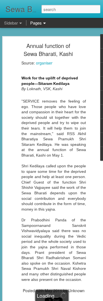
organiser (44, 63)
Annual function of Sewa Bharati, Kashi (48, 50)
